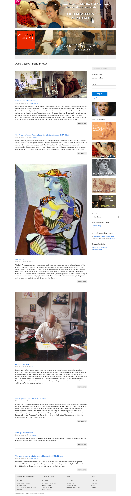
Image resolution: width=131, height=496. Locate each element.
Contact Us (20, 489)
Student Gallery (97, 249)
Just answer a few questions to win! (103, 236)
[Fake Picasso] (51, 210)
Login (92, 57)
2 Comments (34, 401)
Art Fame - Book (21, 485)
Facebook (94, 483)
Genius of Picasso (22, 364)
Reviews (82, 57)
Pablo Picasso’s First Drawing (26, 100)
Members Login (46, 485)
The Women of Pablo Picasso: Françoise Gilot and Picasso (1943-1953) (42, 135)
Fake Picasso (20, 259)
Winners (112, 239)
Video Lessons (31, 57)
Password (95, 84)
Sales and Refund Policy (73, 487)
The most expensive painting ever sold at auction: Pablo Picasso (39, 456)
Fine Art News (21, 481)
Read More (82, 123)
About (19, 57)
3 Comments (34, 103)
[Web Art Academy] (25, 48)
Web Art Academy (75, 45)
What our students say (100, 247)
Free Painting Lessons (59, 57)
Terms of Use (70, 483)
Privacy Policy (70, 481)
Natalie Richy (97, 226)
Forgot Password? (97, 98)
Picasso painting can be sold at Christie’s (30, 398)
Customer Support (47, 487)
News (73, 57)
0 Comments (35, 262)
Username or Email (97, 78)
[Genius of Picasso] (51, 326)
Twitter (93, 485)
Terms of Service (71, 485)
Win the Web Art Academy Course (26, 487)
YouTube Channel (96, 481)
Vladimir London (98, 228)
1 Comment (34, 137)
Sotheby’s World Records (24, 432)
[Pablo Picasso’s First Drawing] (51, 84)
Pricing (43, 57)
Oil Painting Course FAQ (48, 483)
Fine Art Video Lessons (23, 483)
